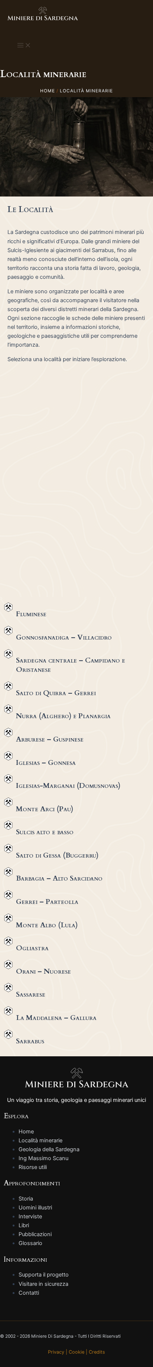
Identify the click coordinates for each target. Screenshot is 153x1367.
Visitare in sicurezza (43, 1284)
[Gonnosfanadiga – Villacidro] (8, 630)
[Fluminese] (8, 607)
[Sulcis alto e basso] (8, 825)
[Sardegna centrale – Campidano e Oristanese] (8, 653)
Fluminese (31, 614)
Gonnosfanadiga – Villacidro (64, 637)
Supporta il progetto (44, 1274)
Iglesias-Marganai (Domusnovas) (68, 785)
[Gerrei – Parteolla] (8, 894)
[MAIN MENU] (24, 45)
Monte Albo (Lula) (47, 925)
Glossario (30, 1243)
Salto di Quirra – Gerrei (56, 693)
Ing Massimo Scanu (43, 1158)
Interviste (30, 1216)
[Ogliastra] (8, 941)
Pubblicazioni (35, 1234)
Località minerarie (40, 1140)
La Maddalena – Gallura (56, 1018)
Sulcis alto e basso (45, 832)
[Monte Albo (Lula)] (8, 918)
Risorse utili (33, 1167)
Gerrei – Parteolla (47, 902)
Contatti (29, 1293)
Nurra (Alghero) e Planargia (63, 716)
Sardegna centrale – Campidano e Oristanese (70, 665)
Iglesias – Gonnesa (46, 762)
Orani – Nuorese (43, 971)
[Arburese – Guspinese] (8, 732)
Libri (24, 1225)
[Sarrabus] (8, 1034)
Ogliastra (32, 948)
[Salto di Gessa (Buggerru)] (8, 848)
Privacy (56, 1352)
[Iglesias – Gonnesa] (8, 755)
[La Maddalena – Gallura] (8, 1011)
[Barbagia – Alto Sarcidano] (8, 871)
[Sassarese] (8, 987)
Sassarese (30, 994)
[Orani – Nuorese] (8, 964)
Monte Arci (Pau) (44, 809)
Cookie (76, 1352)
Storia (26, 1198)
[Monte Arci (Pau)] (8, 802)
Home (26, 1131)
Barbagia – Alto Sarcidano (59, 878)
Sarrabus (30, 1041)
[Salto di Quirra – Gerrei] (8, 686)
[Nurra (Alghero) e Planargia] (8, 709)
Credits (97, 1352)
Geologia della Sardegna (49, 1149)
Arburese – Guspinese (50, 739)
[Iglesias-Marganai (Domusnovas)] (8, 778)
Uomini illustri (35, 1207)
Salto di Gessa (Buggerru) (57, 855)
